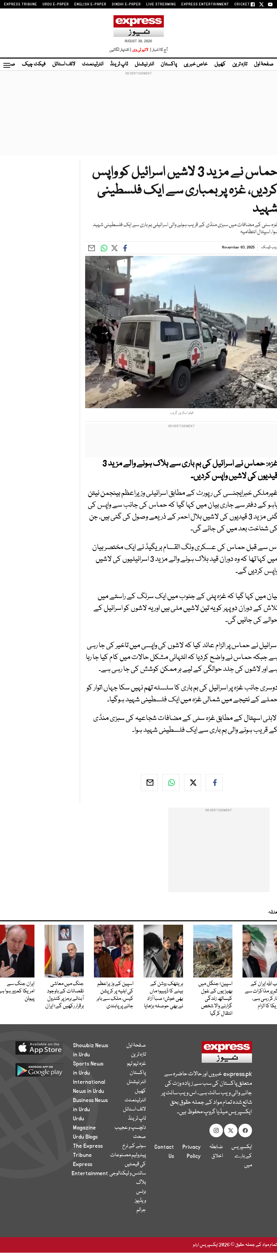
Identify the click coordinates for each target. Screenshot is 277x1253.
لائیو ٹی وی (140, 50)
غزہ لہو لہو (136, 1064)
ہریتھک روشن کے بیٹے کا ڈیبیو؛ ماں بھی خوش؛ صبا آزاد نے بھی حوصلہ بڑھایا (163, 995)
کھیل (220, 64)
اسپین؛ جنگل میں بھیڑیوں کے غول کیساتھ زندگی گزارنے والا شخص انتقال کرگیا (215, 999)
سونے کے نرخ (134, 1146)
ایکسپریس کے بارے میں (241, 1156)
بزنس (141, 1192)
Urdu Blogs (85, 1137)
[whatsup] (170, 782)
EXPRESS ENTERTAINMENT (205, 4)
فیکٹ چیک (34, 64)
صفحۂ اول (264, 64)
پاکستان (169, 64)
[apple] (44, 1047)
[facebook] (214, 782)
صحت (139, 1137)
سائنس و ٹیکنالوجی (127, 1173)
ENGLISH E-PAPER (90, 4)
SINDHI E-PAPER (126, 4)
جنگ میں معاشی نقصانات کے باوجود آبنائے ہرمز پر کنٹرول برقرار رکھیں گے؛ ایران (64, 995)
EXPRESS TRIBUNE (20, 4)
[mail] (149, 782)
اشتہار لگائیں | (120, 50)
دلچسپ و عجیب (130, 1128)
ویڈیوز (140, 1201)
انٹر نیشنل (144, 64)
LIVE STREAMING (161, 4)
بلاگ (141, 1183)
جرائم (141, 1210)
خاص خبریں (196, 64)
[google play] (44, 1069)
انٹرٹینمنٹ (92, 64)
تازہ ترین (239, 64)
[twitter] (192, 782)
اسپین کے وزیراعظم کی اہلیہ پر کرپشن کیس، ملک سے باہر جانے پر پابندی (115, 995)
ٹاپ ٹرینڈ (119, 64)
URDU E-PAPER (56, 4)
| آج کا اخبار (158, 50)
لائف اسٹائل (63, 64)
